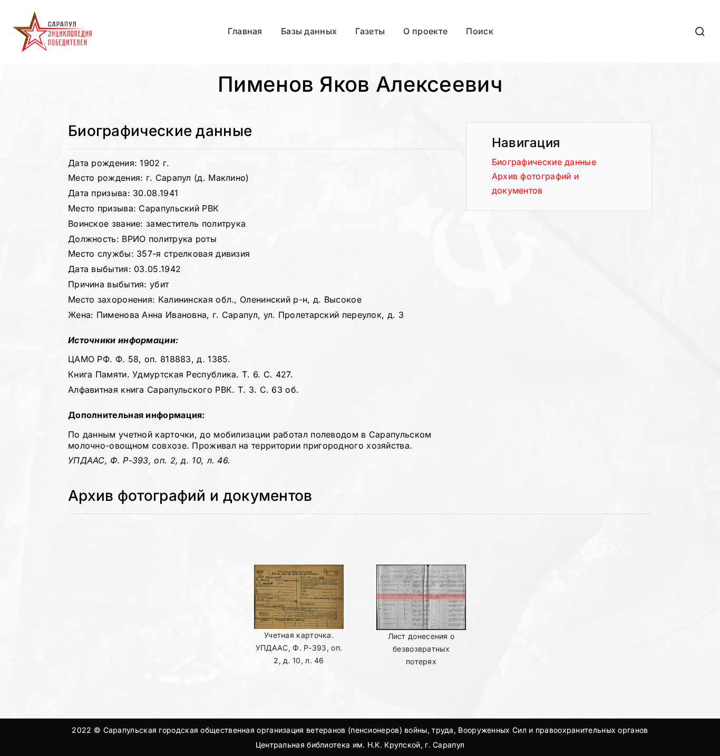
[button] (700, 31)
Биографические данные (544, 162)
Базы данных (309, 31)
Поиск (479, 31)
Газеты (370, 31)
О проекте (425, 31)
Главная (245, 31)
